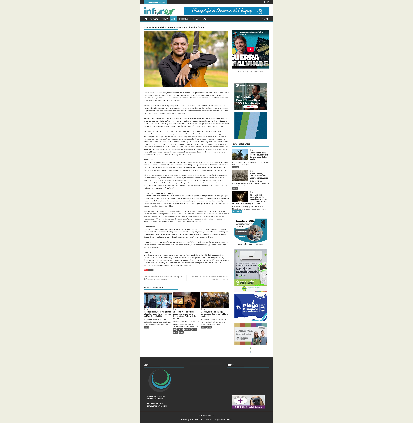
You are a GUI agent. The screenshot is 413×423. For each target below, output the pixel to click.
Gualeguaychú (237, 211)
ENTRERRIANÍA (184, 19)
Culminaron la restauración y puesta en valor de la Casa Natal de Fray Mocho (209, 278)
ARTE (173, 19)
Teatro (181, 332)
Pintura (175, 332)
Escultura (235, 167)
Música (151, 270)
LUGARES (196, 19)
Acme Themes (226, 419)
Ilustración (187, 329)
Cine (174, 329)
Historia (235, 188)
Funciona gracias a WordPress (192, 419)
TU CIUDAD (154, 19)
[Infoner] (146, 18)
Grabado (180, 329)
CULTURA (164, 19)
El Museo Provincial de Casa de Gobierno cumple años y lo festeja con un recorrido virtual (164, 278)
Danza (203, 327)
